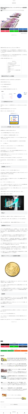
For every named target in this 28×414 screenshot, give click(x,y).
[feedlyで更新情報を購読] (7, 351)
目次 (13, 61)
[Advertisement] (14, 41)
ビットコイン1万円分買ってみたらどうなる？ (14, 65)
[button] (23, 31)
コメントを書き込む (14, 404)
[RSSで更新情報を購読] (20, 351)
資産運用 (9, 71)
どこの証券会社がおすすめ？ (12, 64)
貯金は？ (9, 67)
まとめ (9, 72)
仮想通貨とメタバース (11, 66)
